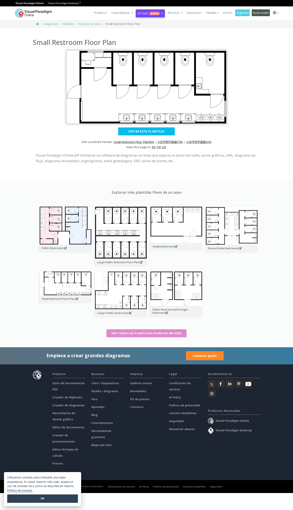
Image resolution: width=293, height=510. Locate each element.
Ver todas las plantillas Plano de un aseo (146, 333)
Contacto (137, 407)
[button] (122, 12)
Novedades (138, 391)
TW (158, 147)
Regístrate (242, 13)
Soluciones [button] (193, 13)
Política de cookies (19, 490)
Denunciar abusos (182, 429)
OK (42, 498)
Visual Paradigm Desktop (63, 3)
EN (153, 147)
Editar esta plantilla (146, 131)
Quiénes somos (141, 383)
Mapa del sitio (101, 445)
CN (164, 147)
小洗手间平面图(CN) (198, 142)
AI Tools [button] (148, 13)
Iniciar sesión (261, 13)
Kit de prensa (139, 399)
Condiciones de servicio (121, 486)
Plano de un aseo (89, 24)
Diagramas (51, 24)
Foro (94, 399)
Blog (94, 415)
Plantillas (68, 24)
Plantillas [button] (211, 13)
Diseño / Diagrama (104, 391)
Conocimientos (102, 423)
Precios (227, 13)
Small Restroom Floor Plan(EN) (134, 142)
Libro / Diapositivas (105, 383)
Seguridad (176, 421)
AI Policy (175, 397)
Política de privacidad (184, 405)
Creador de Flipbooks (67, 397)
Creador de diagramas (68, 405)
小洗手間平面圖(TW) (170, 142)
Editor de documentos (68, 427)
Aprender (98, 407)
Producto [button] (100, 13)
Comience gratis (205, 356)
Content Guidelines (183, 413)
